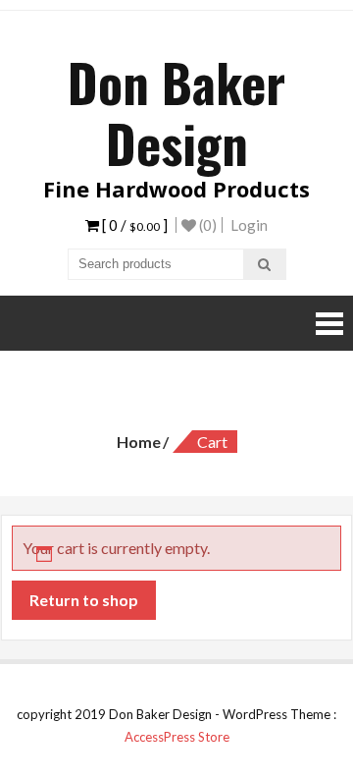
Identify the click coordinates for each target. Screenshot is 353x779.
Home (139, 441)
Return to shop (83, 599)
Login (249, 225)
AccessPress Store (177, 737)
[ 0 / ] (133, 225)
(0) (206, 225)
